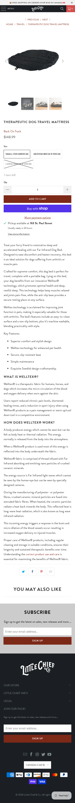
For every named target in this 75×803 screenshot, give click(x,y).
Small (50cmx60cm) (17, 154)
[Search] (62, 8)
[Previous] (6, 61)
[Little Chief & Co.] (37, 8)
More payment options (37, 217)
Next (45, 19)
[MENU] (2, 8)
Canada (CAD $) (35, 765)
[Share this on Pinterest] (41, 572)
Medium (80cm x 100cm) (46, 154)
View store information (19, 234)
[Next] (62, 61)
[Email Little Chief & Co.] (25, 754)
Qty (5, 182)
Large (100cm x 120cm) (18, 164)
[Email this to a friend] (50, 572)
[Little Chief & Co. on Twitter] (43, 754)
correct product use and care (42, 554)
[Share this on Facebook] (32, 572)
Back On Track (12, 131)
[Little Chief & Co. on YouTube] (49, 754)
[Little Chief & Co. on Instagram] (37, 754)
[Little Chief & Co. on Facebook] (31, 754)
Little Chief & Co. (32, 795)
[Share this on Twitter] (23, 572)
